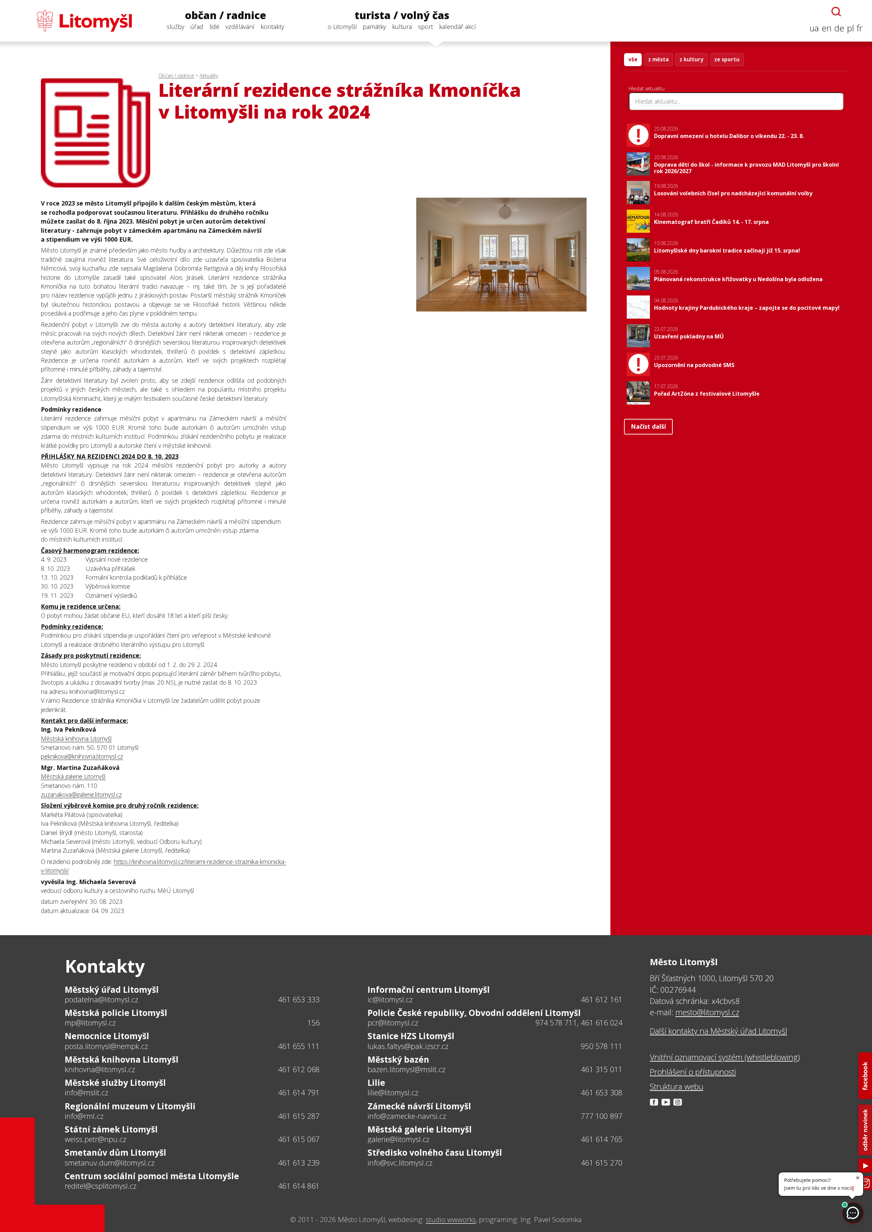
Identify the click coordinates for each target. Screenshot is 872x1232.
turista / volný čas (402, 15)
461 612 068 (299, 1069)
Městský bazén (398, 1059)
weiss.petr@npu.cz (95, 1139)
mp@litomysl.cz (90, 1023)
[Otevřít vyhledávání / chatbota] (836, 11)
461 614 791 (299, 1092)
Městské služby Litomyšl (115, 1082)
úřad (196, 26)
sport (425, 26)
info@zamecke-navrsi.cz (407, 1116)
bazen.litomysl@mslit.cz (407, 1069)
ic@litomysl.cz (390, 999)
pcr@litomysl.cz (393, 1023)
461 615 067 (299, 1139)
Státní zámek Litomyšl (111, 1129)
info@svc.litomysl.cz (400, 1163)
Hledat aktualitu (647, 88)
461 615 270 (601, 1163)
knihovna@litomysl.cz (100, 1069)
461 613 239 (299, 1163)
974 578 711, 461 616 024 (579, 1023)
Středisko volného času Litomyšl (435, 1152)
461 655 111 (299, 1046)
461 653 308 (601, 1092)
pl (850, 28)
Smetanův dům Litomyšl (115, 1152)
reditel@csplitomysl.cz (101, 1186)
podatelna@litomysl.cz (101, 999)
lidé (214, 26)
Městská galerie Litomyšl (73, 776)
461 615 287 (299, 1116)
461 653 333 (299, 999)
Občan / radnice (176, 75)
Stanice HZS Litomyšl (411, 1035)
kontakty (272, 26)
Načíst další (648, 426)
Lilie (376, 1082)
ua (814, 28)
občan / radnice (225, 15)
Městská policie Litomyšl (116, 1012)
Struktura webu (676, 1086)
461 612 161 (601, 999)
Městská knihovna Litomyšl (76, 738)
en (826, 28)
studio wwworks (451, 1219)
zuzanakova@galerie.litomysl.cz (81, 794)
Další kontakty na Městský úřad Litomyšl (718, 1030)
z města (658, 59)
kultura (402, 26)
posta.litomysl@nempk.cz (106, 1046)
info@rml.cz (84, 1116)
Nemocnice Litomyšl (107, 1035)
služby (175, 26)
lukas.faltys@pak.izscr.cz (408, 1046)
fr (859, 28)
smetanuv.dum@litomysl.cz (110, 1163)
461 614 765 (601, 1139)
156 (313, 1023)
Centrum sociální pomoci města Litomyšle (152, 1176)
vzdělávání (239, 26)
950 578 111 (601, 1046)
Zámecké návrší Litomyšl (419, 1106)
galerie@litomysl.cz (399, 1139)
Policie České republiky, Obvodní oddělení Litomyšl (474, 1012)
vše (632, 59)
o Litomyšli (342, 26)
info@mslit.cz (86, 1093)
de (839, 28)
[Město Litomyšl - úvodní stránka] (71, 21)
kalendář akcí (457, 26)
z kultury (691, 59)
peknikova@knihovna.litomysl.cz (82, 756)
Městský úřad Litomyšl (112, 989)
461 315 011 (601, 1069)
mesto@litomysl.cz (707, 1012)
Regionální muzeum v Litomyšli (130, 1106)
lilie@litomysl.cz (393, 1093)
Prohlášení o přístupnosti (693, 1071)
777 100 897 (601, 1116)
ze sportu (726, 59)
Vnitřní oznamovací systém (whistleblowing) (725, 1057)
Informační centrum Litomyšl (429, 989)
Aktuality (209, 75)
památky (374, 26)
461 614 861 (299, 1186)
